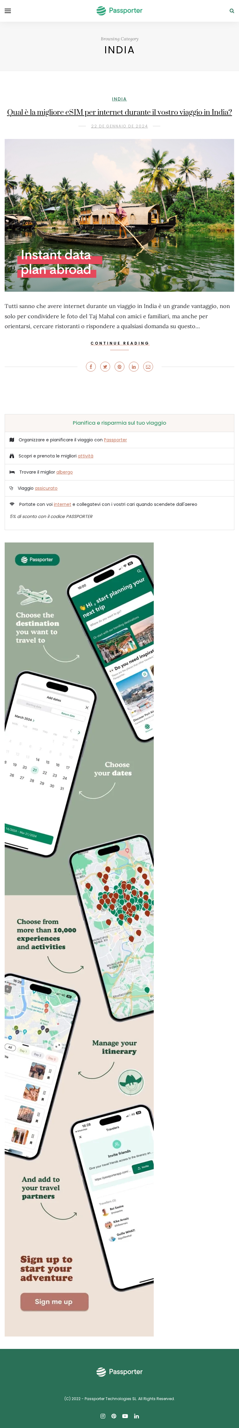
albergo (64, 472)
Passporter (115, 440)
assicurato (46, 488)
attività (85, 456)
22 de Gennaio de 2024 (119, 126)
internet (62, 504)
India (119, 99)
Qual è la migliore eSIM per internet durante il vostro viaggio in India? (119, 112)
